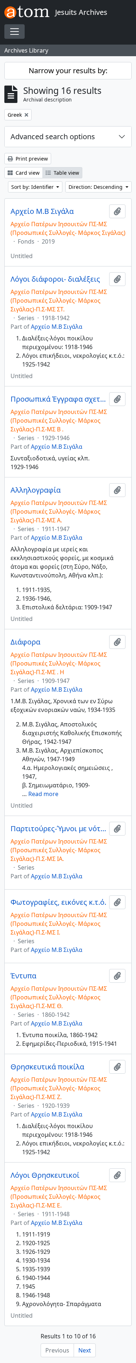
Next (84, 1350)
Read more (43, 794)
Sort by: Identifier (33, 186)
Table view (65, 172)
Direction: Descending (96, 186)
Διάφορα (25, 642)
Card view (27, 172)
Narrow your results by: (68, 70)
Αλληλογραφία (36, 490)
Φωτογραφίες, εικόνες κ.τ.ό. (58, 902)
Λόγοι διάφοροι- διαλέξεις (55, 279)
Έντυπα (23, 976)
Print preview (31, 158)
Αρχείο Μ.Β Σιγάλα (42, 211)
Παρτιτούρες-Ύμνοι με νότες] (58, 828)
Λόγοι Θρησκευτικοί (45, 1175)
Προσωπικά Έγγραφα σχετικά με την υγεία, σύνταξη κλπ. (58, 399)
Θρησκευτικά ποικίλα (47, 1066)
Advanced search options (53, 136)
